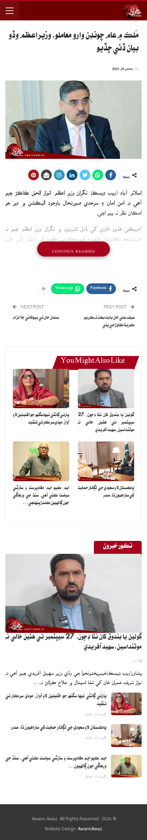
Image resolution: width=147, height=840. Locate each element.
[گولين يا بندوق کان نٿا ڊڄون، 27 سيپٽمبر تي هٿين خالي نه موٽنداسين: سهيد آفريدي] (106, 389)
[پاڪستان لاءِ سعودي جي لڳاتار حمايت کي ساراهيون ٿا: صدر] (106, 461)
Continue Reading (73, 249)
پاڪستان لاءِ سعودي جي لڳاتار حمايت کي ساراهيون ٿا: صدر (58, 728)
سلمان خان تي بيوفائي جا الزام (35, 318)
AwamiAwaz (90, 828)
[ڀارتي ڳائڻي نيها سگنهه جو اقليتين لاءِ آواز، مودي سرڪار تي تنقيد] (41, 389)
